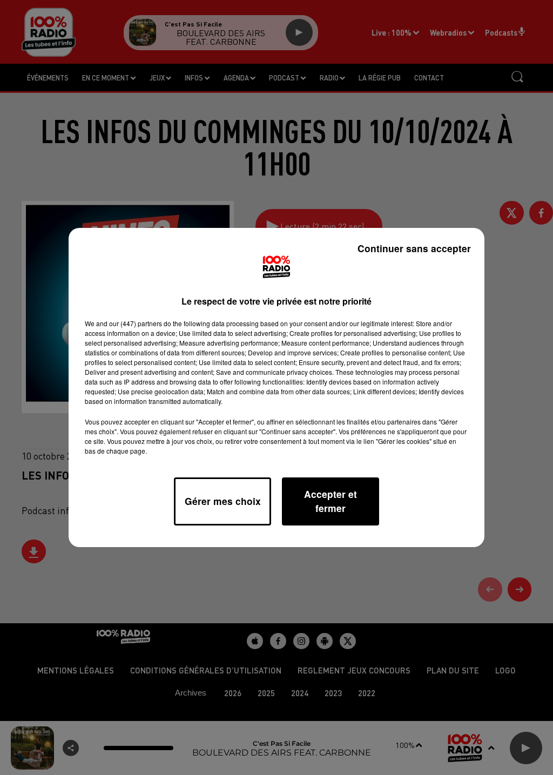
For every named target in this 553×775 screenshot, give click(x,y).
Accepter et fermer (330, 501)
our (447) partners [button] (135, 323)
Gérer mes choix (223, 501)
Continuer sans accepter (414, 248)
